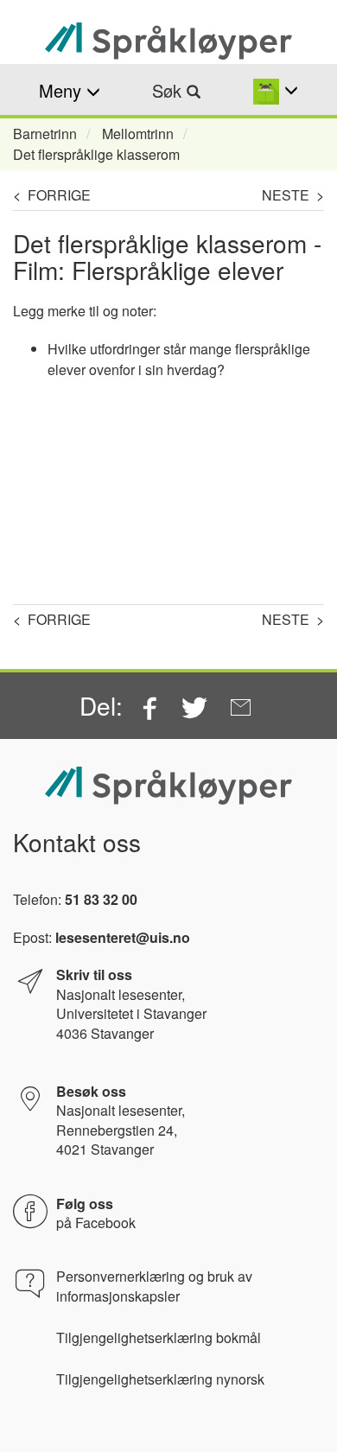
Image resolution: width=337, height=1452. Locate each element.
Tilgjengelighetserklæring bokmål (158, 1337)
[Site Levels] (276, 90)
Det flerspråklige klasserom (96, 154)
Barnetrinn (45, 133)
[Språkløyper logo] (168, 41)
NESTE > (293, 195)
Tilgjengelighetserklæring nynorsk (160, 1379)
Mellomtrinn (138, 133)
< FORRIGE (52, 195)
